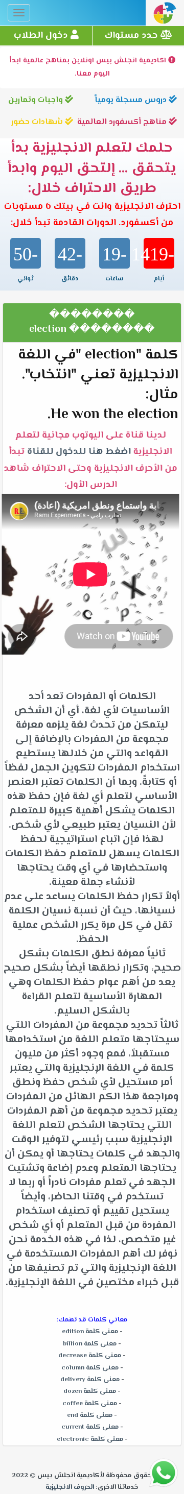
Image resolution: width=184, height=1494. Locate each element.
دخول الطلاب (42, 36)
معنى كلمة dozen (89, 1391)
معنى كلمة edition (90, 1332)
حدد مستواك (132, 36)
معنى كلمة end (89, 1415)
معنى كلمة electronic (90, 1439)
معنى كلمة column (90, 1368)
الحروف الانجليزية (69, 1487)
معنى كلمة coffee (89, 1404)
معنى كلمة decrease (89, 1356)
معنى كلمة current (90, 1427)
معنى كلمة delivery (90, 1380)
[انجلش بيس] (164, 16)
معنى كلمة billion (90, 1344)
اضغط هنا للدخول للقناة (81, 452)
